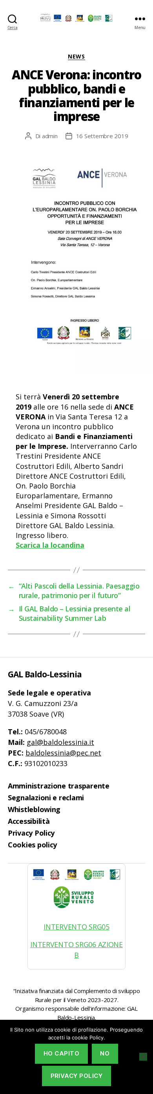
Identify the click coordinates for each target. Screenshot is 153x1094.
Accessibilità (29, 821)
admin (50, 136)
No (104, 1053)
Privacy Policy (31, 833)
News (76, 56)
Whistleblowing (34, 809)
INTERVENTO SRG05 (76, 926)
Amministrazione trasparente (58, 785)
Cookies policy (32, 844)
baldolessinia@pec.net (63, 752)
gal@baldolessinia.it (60, 742)
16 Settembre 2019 (102, 136)
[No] (143, 1057)
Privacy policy (77, 1075)
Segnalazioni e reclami (46, 797)
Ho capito (62, 1053)
